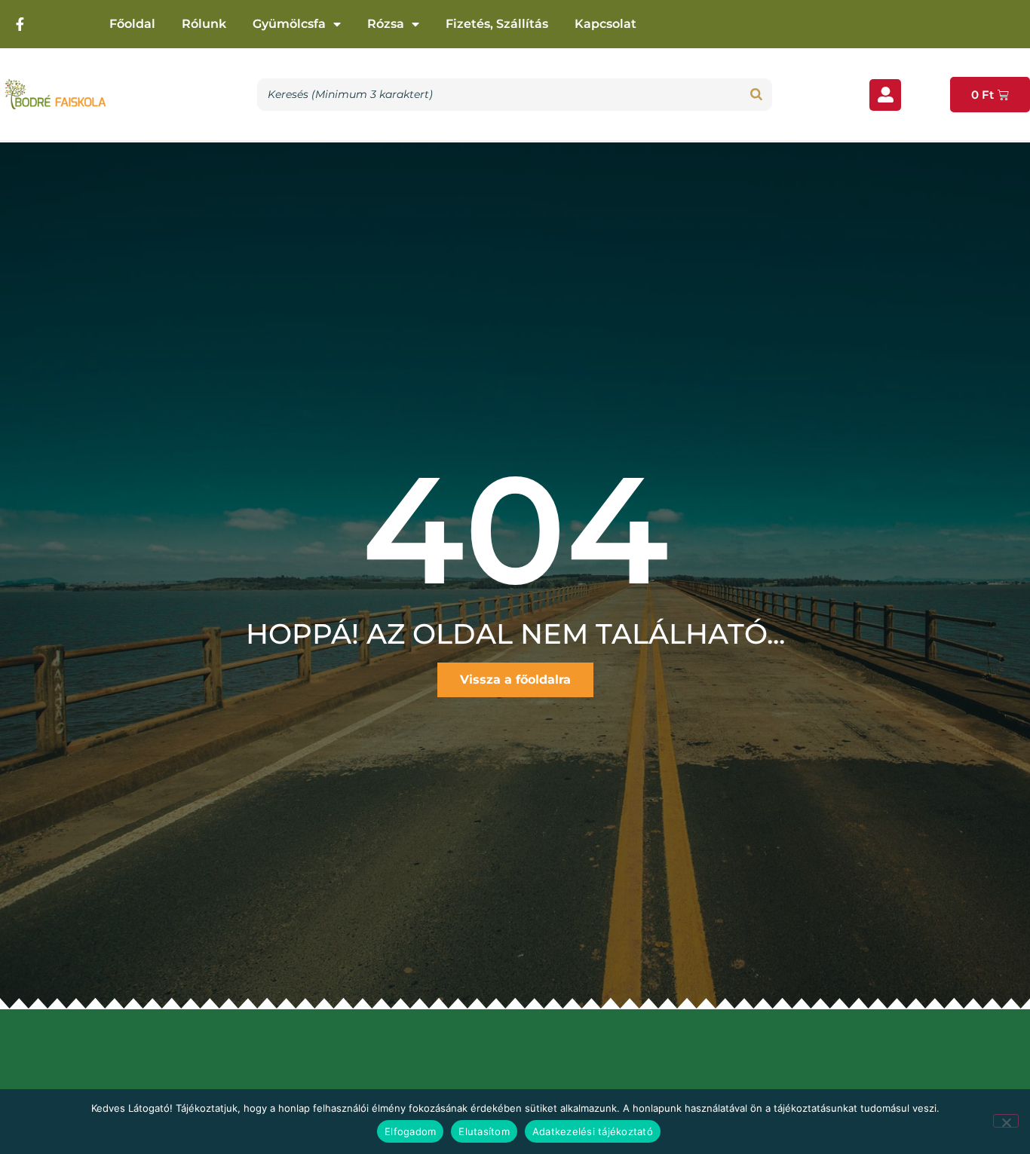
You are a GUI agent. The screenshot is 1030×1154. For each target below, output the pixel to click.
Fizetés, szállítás (497, 24)
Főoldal (132, 24)
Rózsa (385, 24)
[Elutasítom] (1006, 1121)
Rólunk (204, 24)
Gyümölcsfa (289, 24)
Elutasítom (484, 1131)
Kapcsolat (605, 24)
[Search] (756, 94)
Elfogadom (410, 1131)
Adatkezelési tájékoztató (592, 1131)
